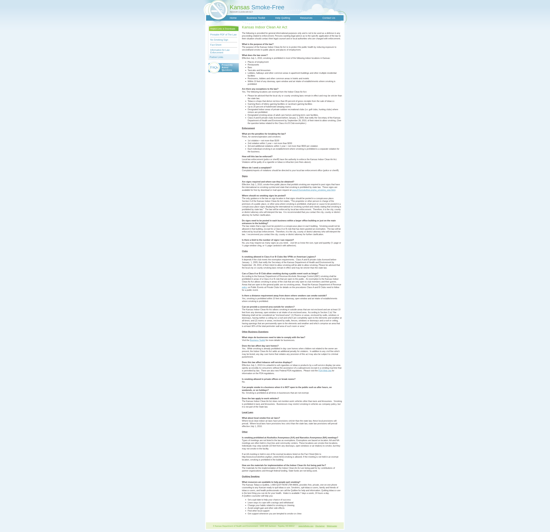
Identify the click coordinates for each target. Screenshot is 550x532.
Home (233, 17)
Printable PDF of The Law (223, 34)
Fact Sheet (215, 45)
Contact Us (328, 17)
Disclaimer (320, 526)
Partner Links (216, 57)
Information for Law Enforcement (220, 51)
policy (244, 287)
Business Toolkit (256, 17)
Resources (306, 17)
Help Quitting (282, 17)
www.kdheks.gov (306, 526)
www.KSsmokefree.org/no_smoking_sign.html (313, 190)
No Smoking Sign (219, 40)
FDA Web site (325, 370)
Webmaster (332, 526)
